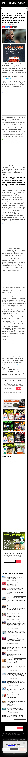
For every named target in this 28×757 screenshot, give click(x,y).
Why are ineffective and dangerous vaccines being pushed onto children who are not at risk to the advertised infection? (15, 615)
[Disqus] (14, 476)
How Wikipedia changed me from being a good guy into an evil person (16, 648)
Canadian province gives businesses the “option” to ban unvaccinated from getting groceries (16, 703)
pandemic (20, 373)
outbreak (15, 373)
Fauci (5, 371)
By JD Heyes (14, 603)
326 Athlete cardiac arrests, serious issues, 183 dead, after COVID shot (15, 716)
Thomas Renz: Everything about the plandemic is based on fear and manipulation (15, 654)
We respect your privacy (19, 735)
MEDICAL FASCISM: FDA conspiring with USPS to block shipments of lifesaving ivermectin (16, 668)
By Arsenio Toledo (15, 685)
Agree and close (14, 748)
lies (19, 371)
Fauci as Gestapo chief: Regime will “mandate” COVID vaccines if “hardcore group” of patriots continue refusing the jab (16, 599)
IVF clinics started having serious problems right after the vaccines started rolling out (15, 577)
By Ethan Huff (14, 635)
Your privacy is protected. (8, 392)
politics (4, 374)
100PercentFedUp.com (8, 78)
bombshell (12, 369)
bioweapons (5, 369)
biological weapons (15, 368)
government (10, 371)
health (16, 371)
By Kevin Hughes (15, 712)
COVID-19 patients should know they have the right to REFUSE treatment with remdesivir (16, 689)
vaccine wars (16, 374)
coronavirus (18, 369)
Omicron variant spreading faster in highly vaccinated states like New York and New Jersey (16, 682)
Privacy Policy (11, 745)
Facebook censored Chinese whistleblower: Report (13, 583)
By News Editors (15, 580)
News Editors (11, 24)
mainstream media (7, 373)
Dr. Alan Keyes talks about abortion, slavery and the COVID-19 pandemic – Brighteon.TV (15, 710)
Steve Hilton (9, 374)
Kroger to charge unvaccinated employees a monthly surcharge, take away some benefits (16, 696)
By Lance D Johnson (15, 619)
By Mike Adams (15, 595)
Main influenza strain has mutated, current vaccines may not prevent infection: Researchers (15, 661)
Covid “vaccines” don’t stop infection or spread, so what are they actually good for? (16, 633)
